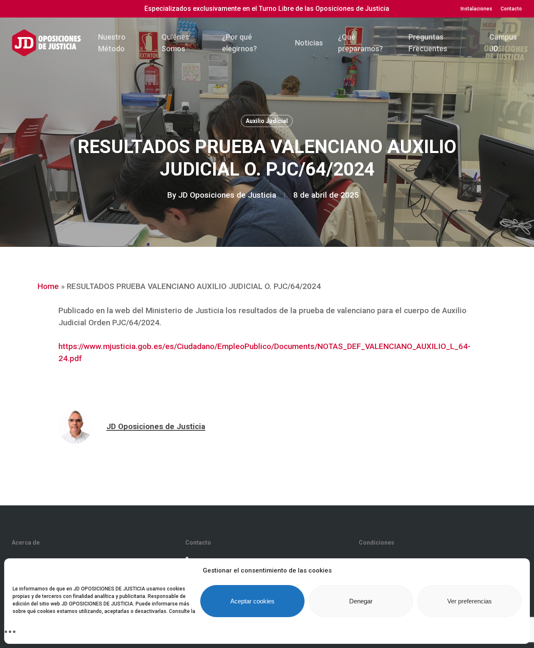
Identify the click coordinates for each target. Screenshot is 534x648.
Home (48, 286)
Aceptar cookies (252, 601)
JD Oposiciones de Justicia (227, 195)
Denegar (361, 601)
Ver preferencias (469, 601)
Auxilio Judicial (267, 121)
